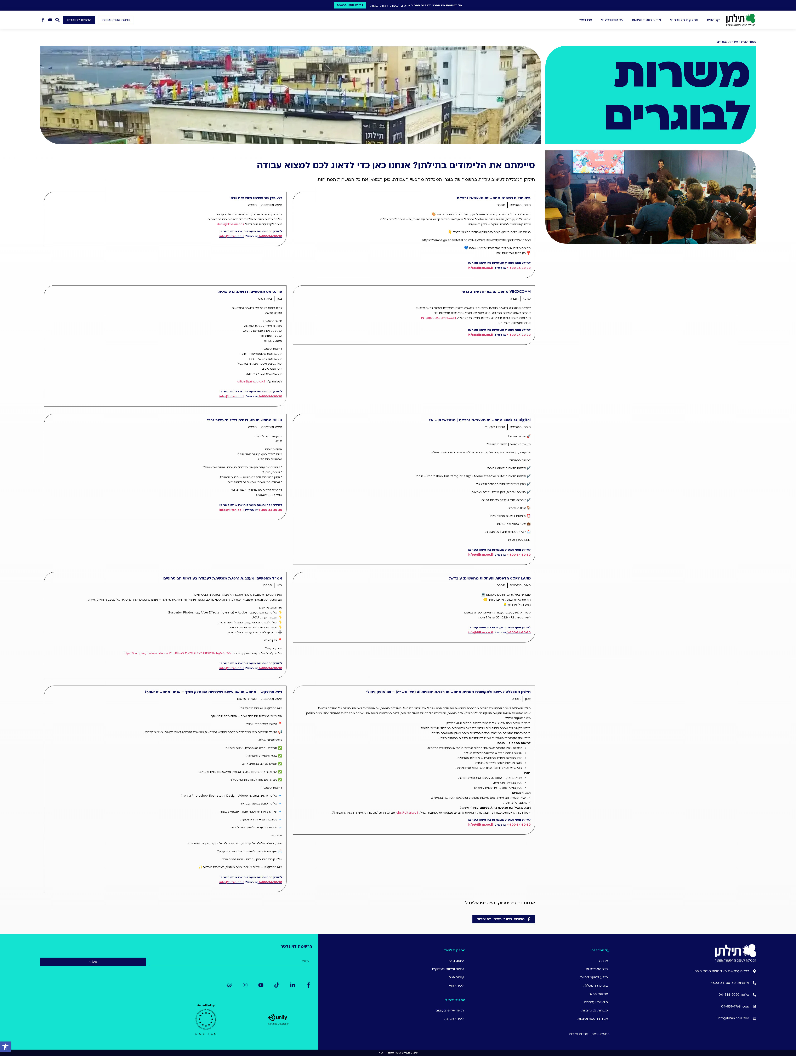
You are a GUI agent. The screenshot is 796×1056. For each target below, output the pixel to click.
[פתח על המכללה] (602, 20)
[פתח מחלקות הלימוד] (671, 20)
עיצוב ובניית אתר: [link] (398, 1053)
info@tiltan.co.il (480, 268)
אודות (603, 960)
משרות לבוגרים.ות (594, 1010)
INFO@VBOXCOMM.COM (438, 318)
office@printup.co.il (251, 381)
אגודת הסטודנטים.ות (593, 1018)
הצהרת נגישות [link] (600, 1034)
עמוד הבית (748, 42)
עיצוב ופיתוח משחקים (448, 969)
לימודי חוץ (456, 985)
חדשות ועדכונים (596, 1002)
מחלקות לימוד (454, 950)
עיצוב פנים (456, 977)
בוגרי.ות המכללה (595, 985)
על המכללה (600, 950)
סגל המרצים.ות (597, 969)
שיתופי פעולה (598, 994)
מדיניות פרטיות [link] (579, 1034)
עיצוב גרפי (456, 960)
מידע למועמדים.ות (594, 977)
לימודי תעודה (454, 1018)
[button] (116, 20)
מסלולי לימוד (455, 1000)
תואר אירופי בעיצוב (450, 1010)
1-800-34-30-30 (519, 268)
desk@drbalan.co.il (230, 224)
